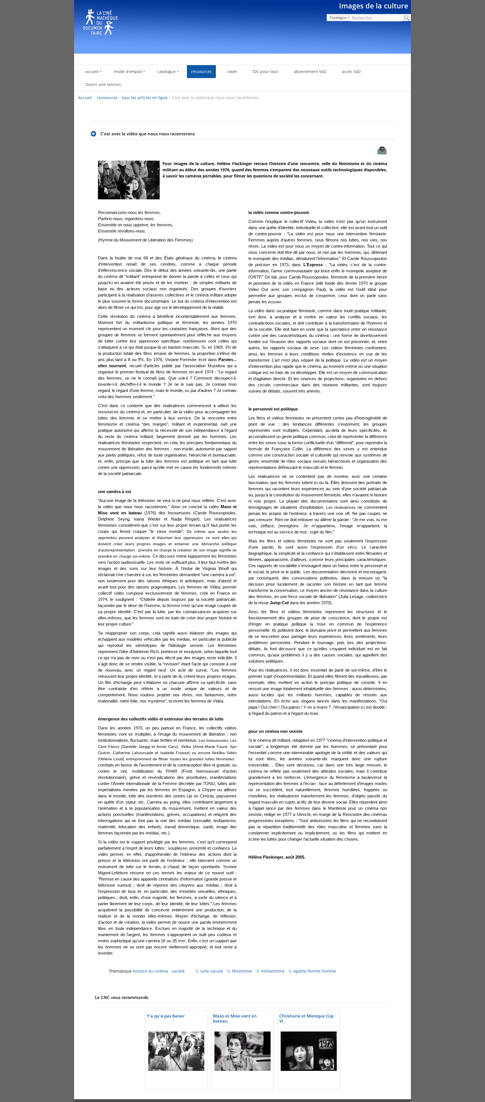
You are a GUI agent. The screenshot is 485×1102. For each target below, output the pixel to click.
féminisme (242, 971)
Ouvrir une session (103, 84)
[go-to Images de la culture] (242, 26)
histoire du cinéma (150, 971)
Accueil (85, 97)
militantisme (273, 971)
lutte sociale (211, 971)
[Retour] (95, 134)
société (178, 971)
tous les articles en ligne (145, 97)
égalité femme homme (315, 971)
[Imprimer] (382, 151)
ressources (107, 97)
